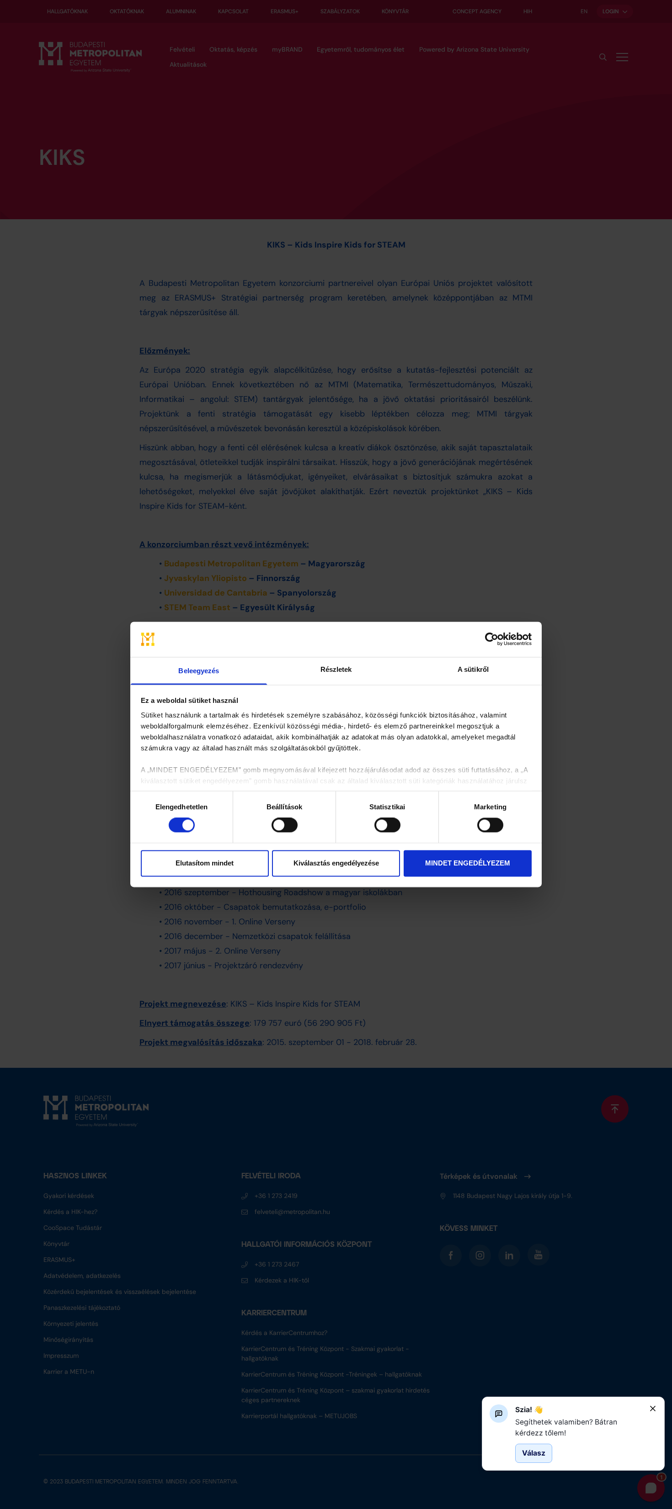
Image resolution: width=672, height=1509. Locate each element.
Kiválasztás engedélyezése (336, 863)
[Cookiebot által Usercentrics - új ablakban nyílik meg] (492, 639)
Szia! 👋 (529, 1409)
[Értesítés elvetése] (653, 1408)
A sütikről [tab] (473, 669)
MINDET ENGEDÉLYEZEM (467, 863)
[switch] (285, 825)
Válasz (533, 1453)
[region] (578, 1427)
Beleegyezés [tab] (198, 671)
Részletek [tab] (336, 669)
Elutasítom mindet (205, 863)
